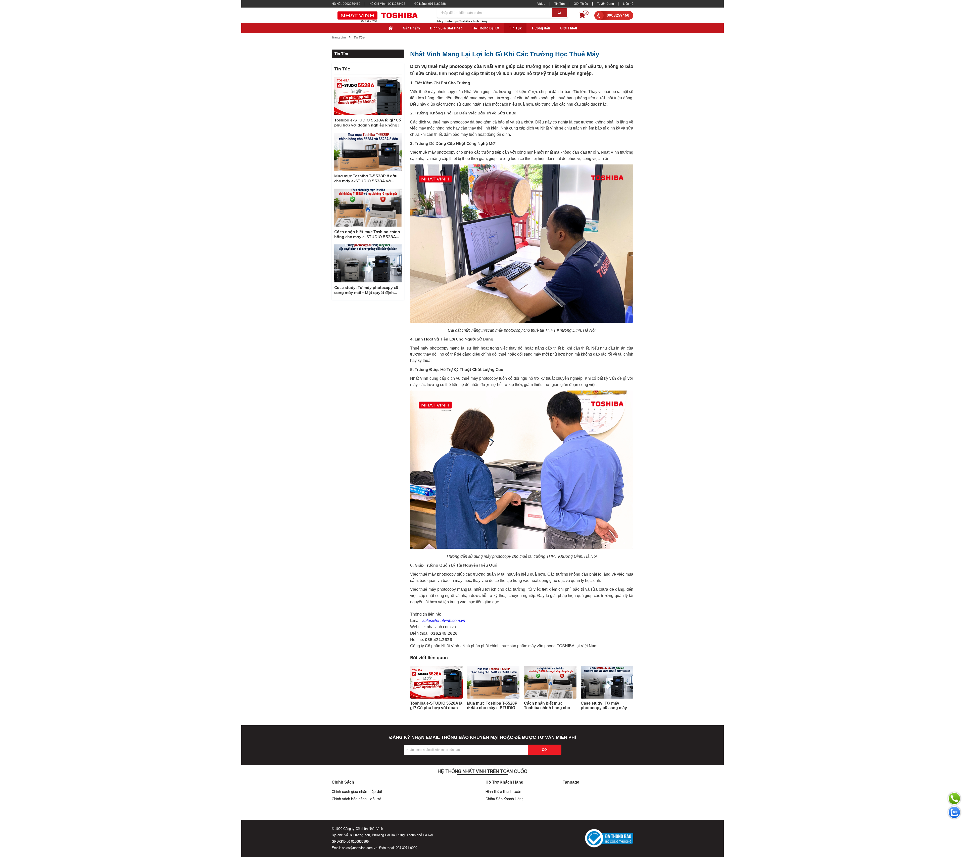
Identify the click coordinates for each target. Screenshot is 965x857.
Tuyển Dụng (605, 4)
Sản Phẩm (411, 28)
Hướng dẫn (541, 28)
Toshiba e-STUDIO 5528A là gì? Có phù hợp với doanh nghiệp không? (367, 122)
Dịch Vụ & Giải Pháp (446, 28)
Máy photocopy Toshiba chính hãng (462, 21)
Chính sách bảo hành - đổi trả (356, 799)
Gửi (545, 750)
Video (541, 4)
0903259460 (618, 15)
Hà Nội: (346, 4)
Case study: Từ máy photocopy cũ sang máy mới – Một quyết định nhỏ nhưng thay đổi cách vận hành (367, 290)
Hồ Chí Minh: (387, 4)
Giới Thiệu (581, 4)
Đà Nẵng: (430, 4)
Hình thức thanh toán (503, 792)
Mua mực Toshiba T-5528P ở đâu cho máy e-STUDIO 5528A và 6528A (366, 178)
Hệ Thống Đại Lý (485, 28)
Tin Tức (559, 4)
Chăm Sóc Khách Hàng (504, 799)
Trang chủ (339, 37)
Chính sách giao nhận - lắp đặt (357, 792)
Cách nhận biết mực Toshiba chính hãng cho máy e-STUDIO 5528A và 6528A (367, 234)
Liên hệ (628, 4)
